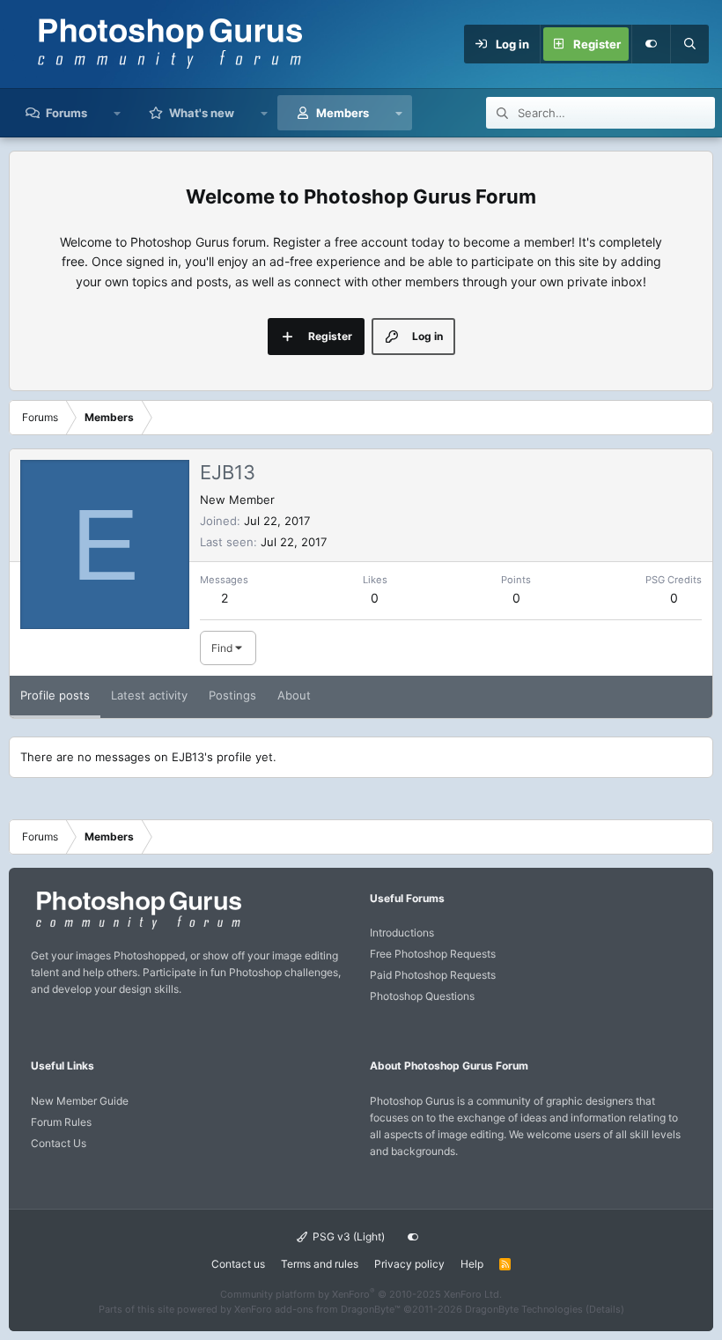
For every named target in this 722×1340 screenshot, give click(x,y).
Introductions (402, 932)
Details (605, 1309)
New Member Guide (80, 1100)
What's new (201, 113)
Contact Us (58, 1143)
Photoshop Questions (422, 996)
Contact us (238, 1263)
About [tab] (294, 695)
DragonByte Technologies (524, 1309)
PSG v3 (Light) (347, 1236)
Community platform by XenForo (361, 1294)
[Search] (689, 44)
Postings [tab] (232, 695)
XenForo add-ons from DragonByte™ (317, 1309)
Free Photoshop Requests (433, 953)
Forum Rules (61, 1122)
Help (471, 1263)
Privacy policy (409, 1263)
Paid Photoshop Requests (433, 974)
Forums (66, 113)
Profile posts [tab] (55, 695)
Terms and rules (319, 1263)
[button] (117, 112)
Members (342, 113)
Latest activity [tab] (149, 695)
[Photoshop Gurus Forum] (136, 928)
